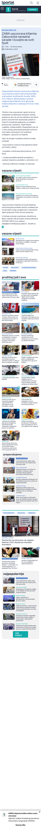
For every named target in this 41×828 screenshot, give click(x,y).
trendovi (31, 513)
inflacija (21, 513)
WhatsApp (15, 267)
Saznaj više (20, 825)
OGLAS (20, 20)
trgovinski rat (8, 513)
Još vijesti (18, 634)
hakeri (5, 267)
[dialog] (20, 819)
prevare (13, 270)
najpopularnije (13, 574)
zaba (5, 270)
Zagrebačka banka (29, 267)
